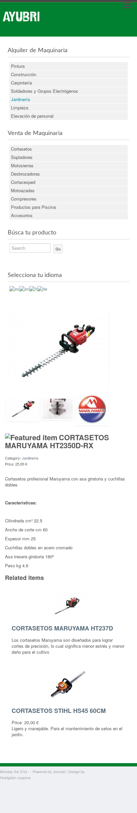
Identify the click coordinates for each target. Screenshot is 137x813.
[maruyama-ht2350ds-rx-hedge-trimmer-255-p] (57, 350)
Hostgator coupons (15, 777)
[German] (42, 288)
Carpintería (21, 82)
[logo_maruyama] (92, 408)
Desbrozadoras (25, 174)
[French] (33, 288)
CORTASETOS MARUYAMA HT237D (62, 628)
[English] (24, 288)
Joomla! (59, 771)
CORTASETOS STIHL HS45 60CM (59, 710)
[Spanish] (14, 288)
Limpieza (19, 107)
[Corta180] (57, 408)
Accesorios (22, 215)
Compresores (24, 199)
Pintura (18, 66)
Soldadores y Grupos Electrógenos (44, 91)
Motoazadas (23, 190)
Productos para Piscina (33, 207)
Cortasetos (21, 149)
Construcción (23, 74)
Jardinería (20, 99)
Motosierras (22, 165)
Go (58, 248)
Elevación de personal (32, 116)
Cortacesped (23, 182)
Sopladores (22, 157)
